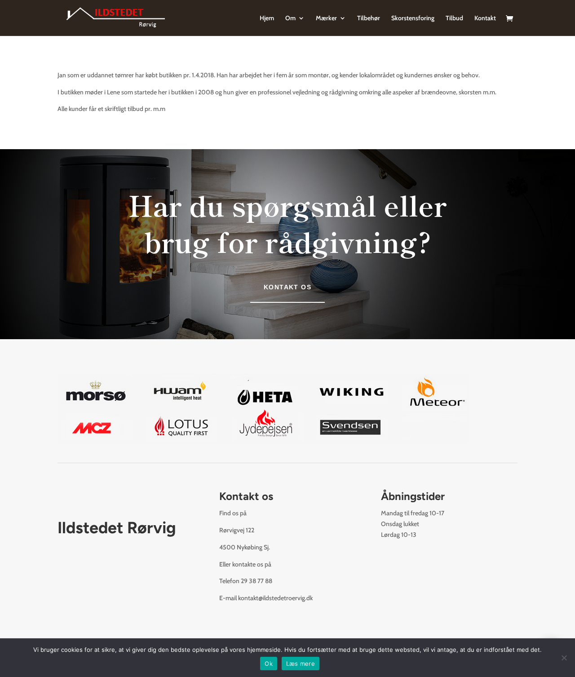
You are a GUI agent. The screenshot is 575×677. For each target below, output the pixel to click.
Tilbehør (368, 18)
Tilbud (454, 18)
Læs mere (300, 663)
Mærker (326, 18)
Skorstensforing (412, 18)
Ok (269, 663)
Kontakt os (287, 287)
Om (290, 18)
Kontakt (485, 18)
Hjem (267, 18)
